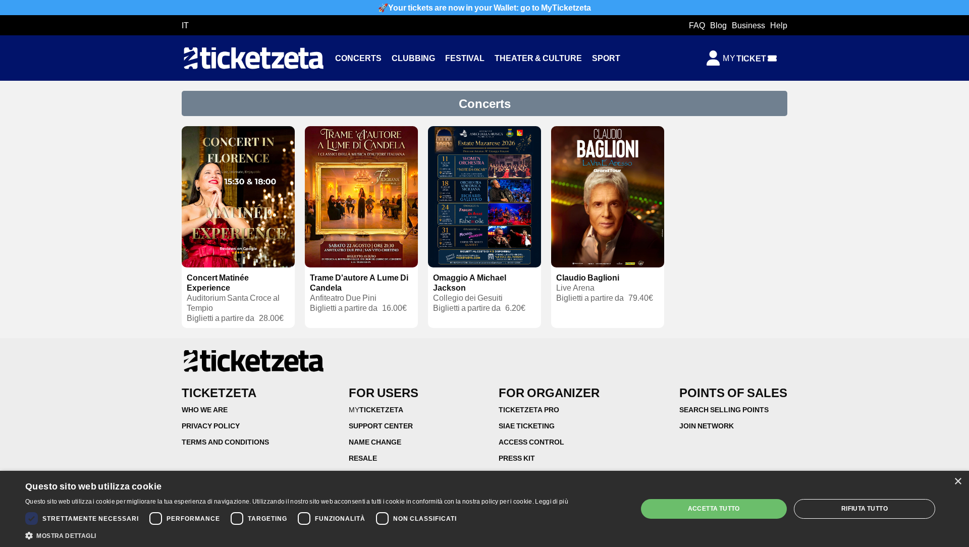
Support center (381, 425)
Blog (718, 25)
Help (778, 25)
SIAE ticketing (527, 425)
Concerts (358, 58)
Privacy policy (211, 425)
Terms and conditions (225, 441)
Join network (706, 425)
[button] (296, 534)
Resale (363, 458)
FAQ (697, 25)
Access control (531, 441)
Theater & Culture (538, 58)
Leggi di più (551, 501)
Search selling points (724, 409)
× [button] (957, 481)
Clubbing (413, 58)
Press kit (517, 458)
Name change (375, 441)
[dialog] (484, 509)
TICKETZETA (376, 409)
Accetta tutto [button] (714, 508)
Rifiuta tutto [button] (864, 508)
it (185, 25)
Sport (606, 58)
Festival (464, 58)
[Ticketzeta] (253, 58)
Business (748, 25)
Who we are (205, 409)
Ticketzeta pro (529, 409)
